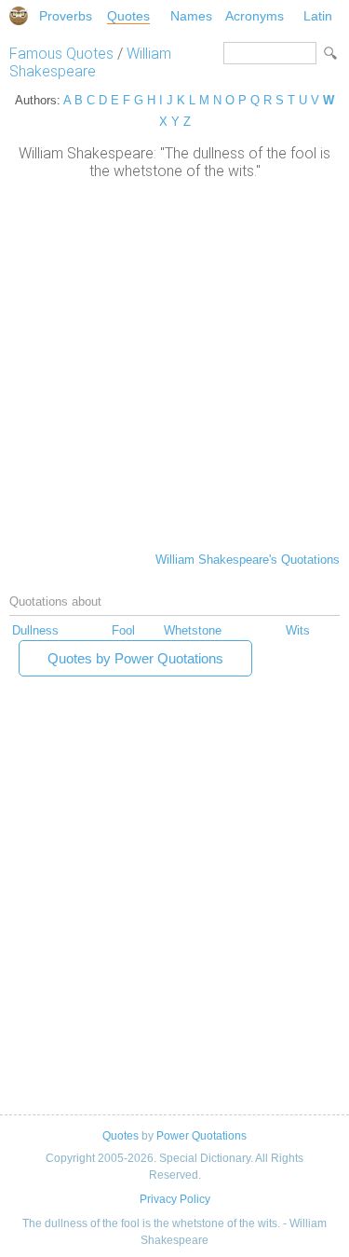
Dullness (35, 630)
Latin (317, 15)
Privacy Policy (175, 1199)
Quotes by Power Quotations (135, 658)
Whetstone (192, 630)
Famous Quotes (61, 53)
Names (191, 15)
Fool (123, 630)
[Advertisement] (174, 364)
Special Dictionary (18, 16)
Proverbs (65, 15)
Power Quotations (201, 1135)
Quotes (128, 15)
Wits (298, 630)
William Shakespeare (90, 62)
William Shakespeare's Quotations (247, 560)
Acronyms (254, 15)
